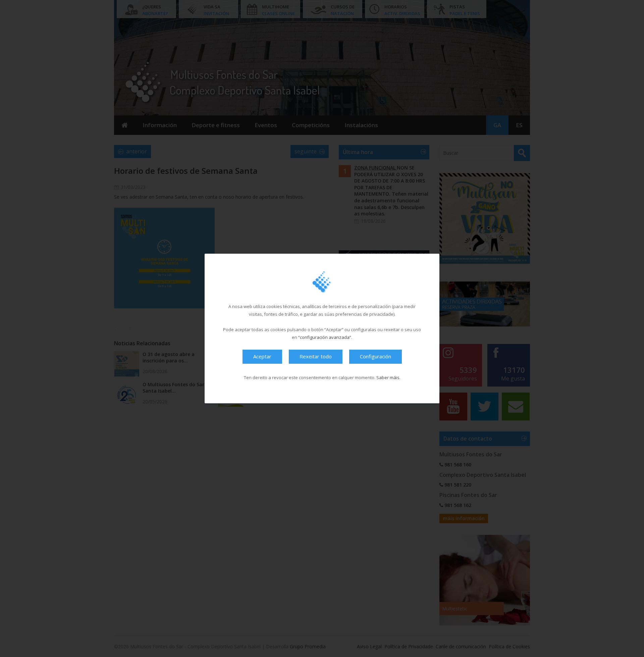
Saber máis (387, 377)
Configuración (375, 356)
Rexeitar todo (316, 356)
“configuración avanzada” (324, 337)
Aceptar (262, 356)
